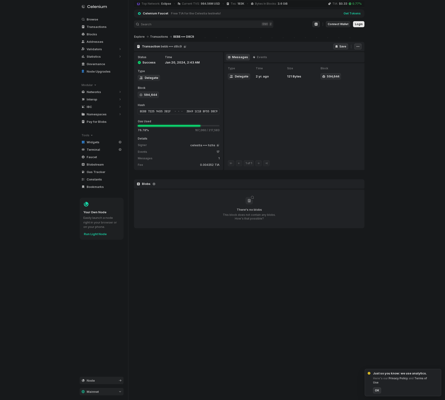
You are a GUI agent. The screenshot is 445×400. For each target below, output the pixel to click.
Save (342, 46)
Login (359, 24)
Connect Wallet (338, 24)
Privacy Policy (399, 378)
